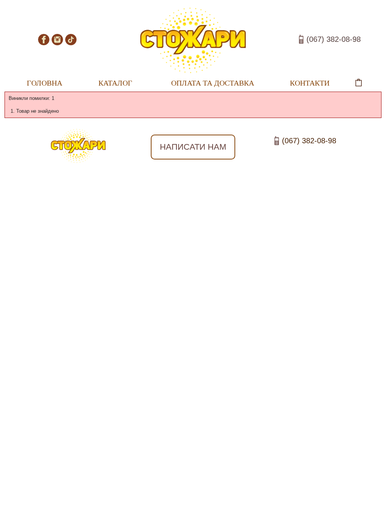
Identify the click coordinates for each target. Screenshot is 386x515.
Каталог (107, 81)
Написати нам (193, 147)
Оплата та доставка (212, 83)
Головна (44, 83)
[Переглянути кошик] (366, 83)
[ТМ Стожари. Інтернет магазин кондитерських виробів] (193, 41)
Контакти (309, 83)
